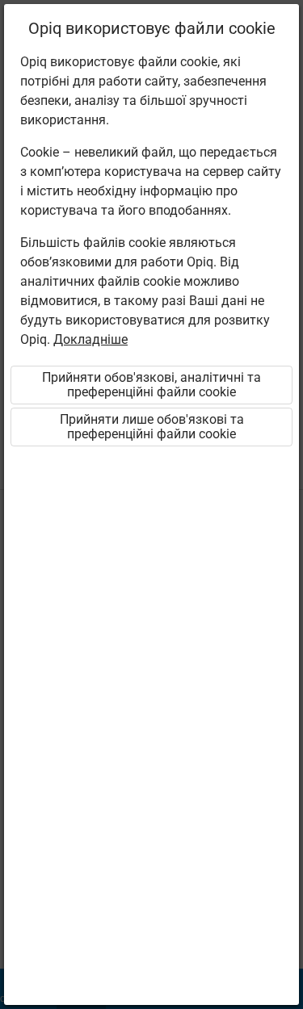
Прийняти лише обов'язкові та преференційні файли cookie (152, 427)
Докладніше (90, 339)
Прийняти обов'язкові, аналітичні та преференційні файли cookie (151, 385)
